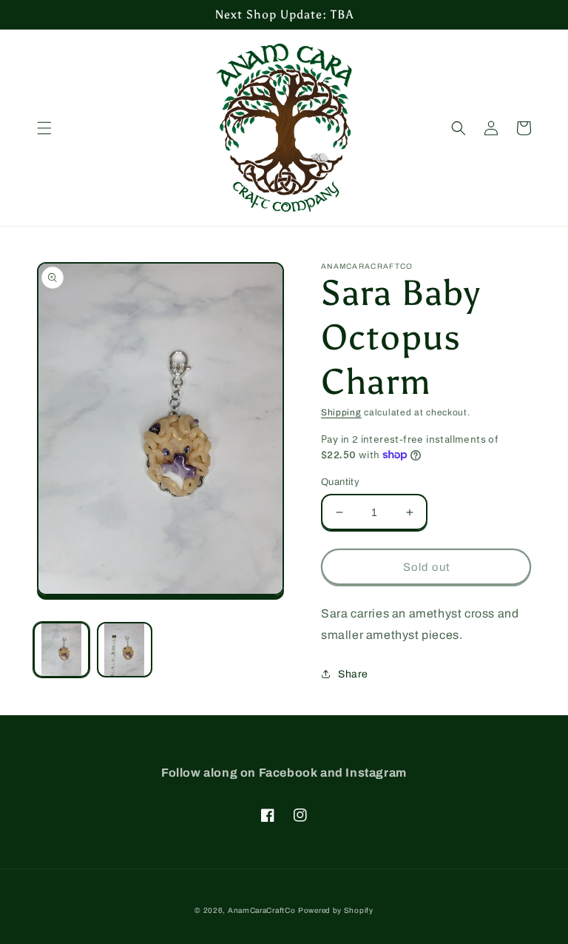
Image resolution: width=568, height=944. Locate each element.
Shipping (341, 412)
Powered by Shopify (335, 910)
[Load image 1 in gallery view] (61, 650)
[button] (44, 128)
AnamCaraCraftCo (262, 910)
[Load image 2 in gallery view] (125, 650)
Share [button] (353, 674)
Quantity (340, 482)
